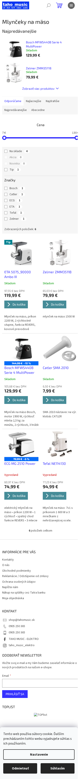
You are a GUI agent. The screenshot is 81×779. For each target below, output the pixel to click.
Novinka (17, 163)
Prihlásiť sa (15, 694)
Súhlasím (57, 768)
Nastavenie (39, 754)
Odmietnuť (20, 768)
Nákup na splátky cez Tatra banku (23, 592)
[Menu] (71, 5)
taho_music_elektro (22, 645)
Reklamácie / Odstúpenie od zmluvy (25, 576)
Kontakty (8, 560)
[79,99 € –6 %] (21, 444)
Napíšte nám (10, 587)
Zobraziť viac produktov (38, 88)
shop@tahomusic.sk (22, 620)
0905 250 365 (17, 626)
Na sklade (19, 151)
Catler (16, 194)
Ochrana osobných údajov (19, 582)
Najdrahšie (52, 101)
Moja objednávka (13, 598)
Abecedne (38, 110)
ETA (15, 207)
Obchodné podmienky (16, 571)
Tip (14, 170)
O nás (6, 565)
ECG (15, 200)
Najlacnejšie (33, 101)
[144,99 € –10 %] (21, 348)
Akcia (15, 157)
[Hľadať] (48, 5)
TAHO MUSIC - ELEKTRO (24, 639)
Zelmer (17, 219)
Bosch (16, 188)
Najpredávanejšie (15, 110)
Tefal (16, 213)
